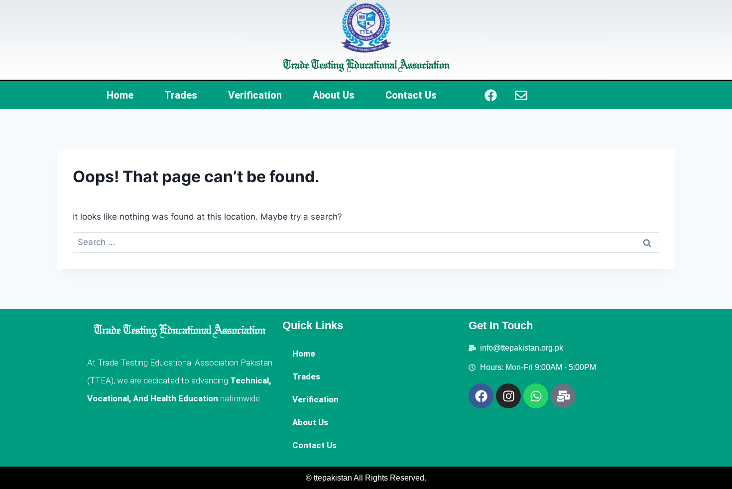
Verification (255, 95)
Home (120, 95)
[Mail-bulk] (563, 395)
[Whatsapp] (535, 395)
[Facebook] (491, 95)
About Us (334, 95)
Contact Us (411, 95)
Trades (180, 95)
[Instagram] (508, 395)
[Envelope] (521, 95)
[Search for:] (366, 242)
